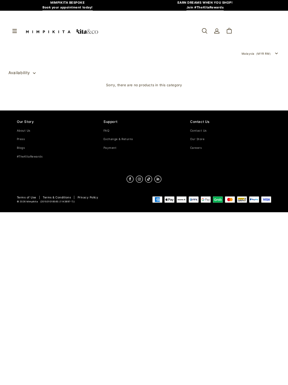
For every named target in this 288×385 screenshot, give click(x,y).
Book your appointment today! (67, 7)
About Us (23, 130)
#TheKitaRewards (29, 156)
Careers (196, 147)
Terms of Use (26, 197)
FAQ (106, 130)
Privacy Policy (88, 197)
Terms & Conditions (57, 197)
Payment (110, 147)
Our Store (197, 139)
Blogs (21, 147)
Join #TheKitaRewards (205, 7)
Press (21, 139)
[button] (204, 31)
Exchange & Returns (118, 139)
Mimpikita (32, 201)
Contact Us (198, 130)
